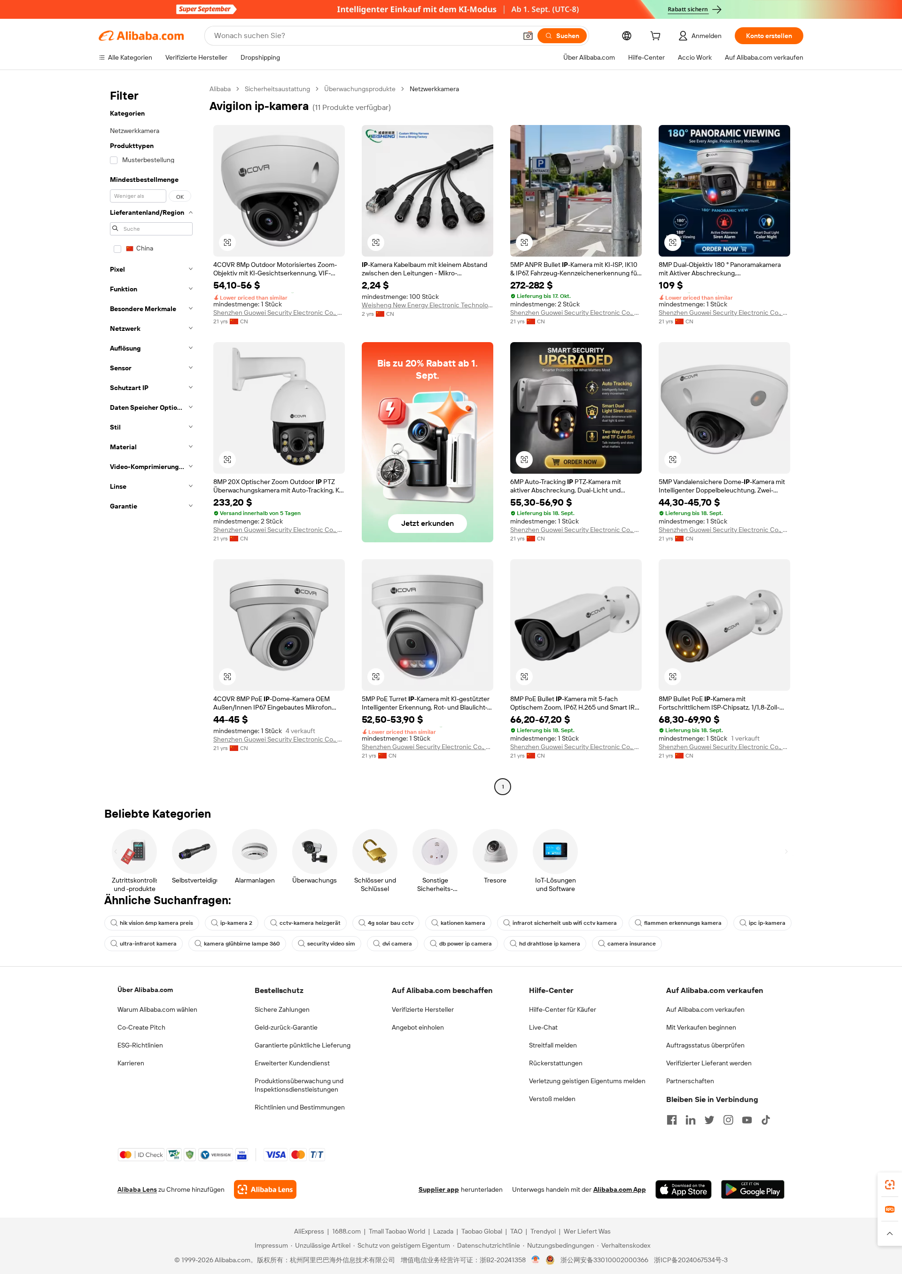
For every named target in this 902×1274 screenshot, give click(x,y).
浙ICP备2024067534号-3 (691, 1260)
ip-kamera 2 (236, 923)
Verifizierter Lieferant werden (709, 1063)
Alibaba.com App (619, 1189)
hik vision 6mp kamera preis (156, 923)
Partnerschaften (690, 1081)
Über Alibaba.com (145, 989)
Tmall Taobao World (397, 1231)
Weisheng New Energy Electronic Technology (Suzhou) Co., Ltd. (427, 305)
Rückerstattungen (556, 1063)
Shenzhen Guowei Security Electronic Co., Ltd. (279, 312)
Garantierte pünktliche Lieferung (302, 1045)
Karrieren (130, 1063)
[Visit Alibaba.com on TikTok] (765, 1119)
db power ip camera (465, 943)
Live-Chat (543, 1027)
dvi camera (397, 943)
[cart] (657, 37)
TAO (516, 1231)
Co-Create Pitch (141, 1027)
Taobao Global (481, 1231)
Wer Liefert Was (587, 1231)
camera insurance (631, 943)
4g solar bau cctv (390, 923)
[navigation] (151, 439)
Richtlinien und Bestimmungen (300, 1107)
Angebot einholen (418, 1027)
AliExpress (309, 1231)
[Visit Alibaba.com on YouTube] (747, 1119)
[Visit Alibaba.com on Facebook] (671, 1119)
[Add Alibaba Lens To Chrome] (265, 1189)
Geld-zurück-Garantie (286, 1027)
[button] (528, 35)
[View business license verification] (535, 1260)
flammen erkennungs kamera (683, 923)
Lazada (443, 1231)
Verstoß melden (552, 1098)
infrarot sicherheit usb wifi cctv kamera (565, 923)
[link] (890, 1184)
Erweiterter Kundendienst (292, 1063)
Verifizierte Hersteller (423, 1009)
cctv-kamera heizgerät (310, 923)
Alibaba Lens (137, 1189)
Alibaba (220, 89)
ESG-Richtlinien (140, 1045)
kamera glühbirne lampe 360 (242, 943)
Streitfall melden (553, 1045)
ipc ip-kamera (767, 923)
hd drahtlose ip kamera (549, 943)
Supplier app (439, 1189)
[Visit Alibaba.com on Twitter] (709, 1119)
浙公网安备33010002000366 (604, 1260)
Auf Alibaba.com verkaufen (705, 1009)
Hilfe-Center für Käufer (562, 1009)
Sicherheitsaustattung (277, 89)
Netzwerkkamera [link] (434, 89)
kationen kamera (463, 923)
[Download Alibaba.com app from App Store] (683, 1189)
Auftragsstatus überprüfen (705, 1045)
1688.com (346, 1231)
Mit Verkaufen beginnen (701, 1027)
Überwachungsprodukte (360, 89)
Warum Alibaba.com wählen (157, 1009)
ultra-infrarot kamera (148, 943)
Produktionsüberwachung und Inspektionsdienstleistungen (299, 1085)
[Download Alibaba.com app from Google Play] (753, 1189)
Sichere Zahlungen (282, 1009)
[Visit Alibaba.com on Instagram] (728, 1119)
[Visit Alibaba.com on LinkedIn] (690, 1119)
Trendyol (543, 1231)
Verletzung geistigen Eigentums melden (587, 1081)
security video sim (331, 943)
